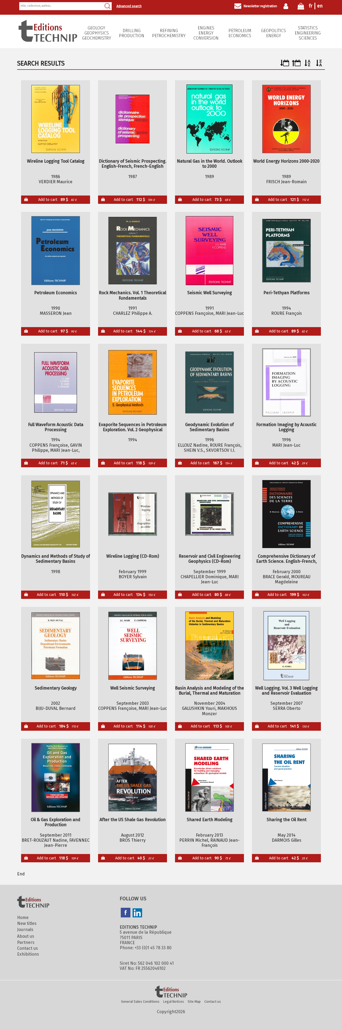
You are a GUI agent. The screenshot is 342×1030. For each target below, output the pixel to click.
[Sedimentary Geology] (56, 645)
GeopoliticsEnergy (273, 33)
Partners (25, 942)
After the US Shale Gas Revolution (133, 819)
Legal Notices (173, 1002)
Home (23, 917)
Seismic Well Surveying (209, 292)
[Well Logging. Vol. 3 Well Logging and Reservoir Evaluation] (286, 645)
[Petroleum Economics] (56, 250)
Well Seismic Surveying (132, 688)
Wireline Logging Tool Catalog (55, 161)
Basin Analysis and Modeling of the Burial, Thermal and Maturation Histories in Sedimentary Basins (209, 691)
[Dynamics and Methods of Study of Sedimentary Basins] (56, 514)
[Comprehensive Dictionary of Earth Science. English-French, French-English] (286, 514)
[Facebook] (125, 913)
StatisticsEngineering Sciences (308, 33)
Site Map (194, 1002)
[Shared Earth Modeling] (209, 777)
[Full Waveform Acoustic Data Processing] (56, 382)
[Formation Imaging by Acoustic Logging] (286, 382)
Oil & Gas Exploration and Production (55, 822)
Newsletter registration (260, 6)
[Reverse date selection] (296, 64)
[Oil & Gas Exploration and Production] (56, 777)
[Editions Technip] (171, 992)
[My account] (287, 6)
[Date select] (284, 64)
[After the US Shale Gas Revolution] (132, 777)
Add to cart (57, 199)
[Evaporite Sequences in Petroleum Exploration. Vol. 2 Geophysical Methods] (132, 382)
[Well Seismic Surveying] (132, 645)
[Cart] (301, 7)
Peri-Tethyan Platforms (286, 292)
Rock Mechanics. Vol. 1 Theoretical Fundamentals (132, 295)
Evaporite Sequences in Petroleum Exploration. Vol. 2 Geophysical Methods (133, 427)
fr (310, 6)
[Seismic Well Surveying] (209, 250)
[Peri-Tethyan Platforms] (286, 250)
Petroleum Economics (239, 33)
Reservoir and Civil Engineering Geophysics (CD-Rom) (209, 559)
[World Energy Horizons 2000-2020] (286, 119)
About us (25, 936)
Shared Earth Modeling (209, 819)
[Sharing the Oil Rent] (286, 777)
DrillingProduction (131, 33)
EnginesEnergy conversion (206, 33)
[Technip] (47, 40)
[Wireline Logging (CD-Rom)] (132, 514)
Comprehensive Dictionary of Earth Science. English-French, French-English (286, 559)
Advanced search (129, 6)
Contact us (27, 948)
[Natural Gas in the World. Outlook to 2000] (209, 119)
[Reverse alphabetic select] (319, 64)
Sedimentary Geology (56, 688)
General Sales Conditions (140, 1002)
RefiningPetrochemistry (169, 33)
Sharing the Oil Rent (286, 819)
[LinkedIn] (137, 913)
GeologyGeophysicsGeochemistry (96, 33)
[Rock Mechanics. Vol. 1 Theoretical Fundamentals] (132, 250)
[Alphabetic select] (307, 64)
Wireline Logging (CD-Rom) (132, 556)
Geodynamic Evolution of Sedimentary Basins (209, 427)
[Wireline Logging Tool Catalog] (56, 119)
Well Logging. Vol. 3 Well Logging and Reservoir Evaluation (286, 691)
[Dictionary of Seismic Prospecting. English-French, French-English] (132, 119)
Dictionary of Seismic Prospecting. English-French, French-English (132, 164)
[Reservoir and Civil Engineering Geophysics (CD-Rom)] (209, 514)
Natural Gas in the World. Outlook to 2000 (209, 164)
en (320, 6)
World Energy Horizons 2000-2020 (286, 161)
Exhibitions (28, 954)
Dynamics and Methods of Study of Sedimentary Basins (55, 559)
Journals (25, 929)
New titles (27, 923)
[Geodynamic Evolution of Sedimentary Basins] (209, 382)
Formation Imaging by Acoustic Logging (286, 427)
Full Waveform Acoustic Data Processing (55, 427)
